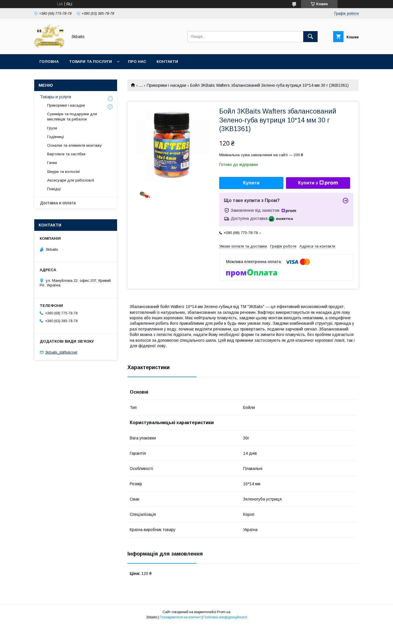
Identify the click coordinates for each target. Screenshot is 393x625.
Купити (251, 182)
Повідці (54, 189)
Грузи (52, 128)
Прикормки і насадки (166, 85)
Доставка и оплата (58, 203)
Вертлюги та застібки (66, 154)
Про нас (137, 61)
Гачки (52, 163)
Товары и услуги (55, 97)
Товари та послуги (90, 61)
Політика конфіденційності (225, 617)
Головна (49, 61)
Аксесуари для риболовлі (70, 180)
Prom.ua (223, 612)
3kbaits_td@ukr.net (61, 352)
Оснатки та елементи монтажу (74, 145)
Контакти (167, 61)
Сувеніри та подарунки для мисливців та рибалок (72, 116)
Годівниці (55, 137)
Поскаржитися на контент (180, 617)
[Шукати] (310, 36)
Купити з (308, 182)
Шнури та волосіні (63, 171)
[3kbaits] (49, 46)
